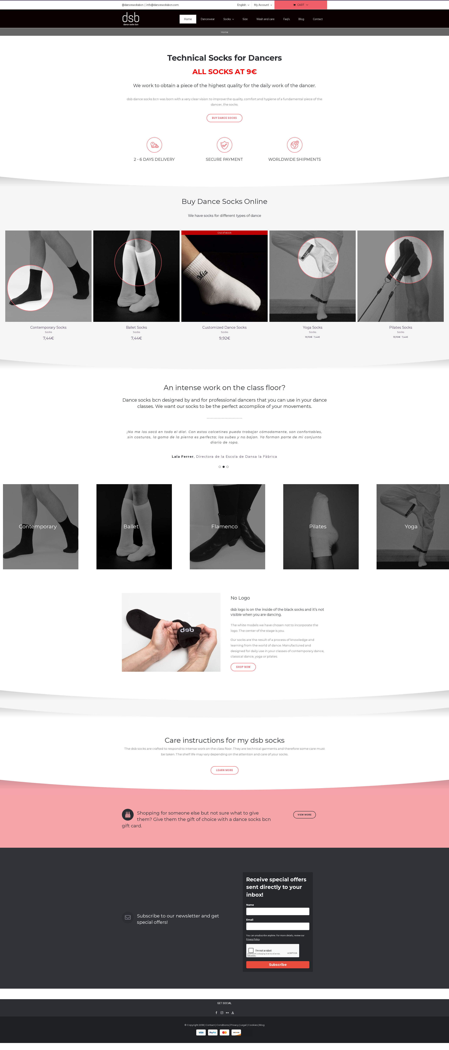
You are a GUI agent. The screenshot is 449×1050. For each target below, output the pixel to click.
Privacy (234, 1025)
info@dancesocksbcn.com (162, 4)
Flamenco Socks (401, 327)
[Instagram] (221, 1012)
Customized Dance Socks (136, 327)
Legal (243, 1025)
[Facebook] (216, 1012)
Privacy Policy (253, 939)
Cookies (252, 1025)
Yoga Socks (224, 327)
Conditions (222, 1025)
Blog (261, 1025)
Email (249, 919)
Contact (210, 1025)
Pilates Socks (312, 327)
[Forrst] (232, 1012)
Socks (48, 332)
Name (250, 904)
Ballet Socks (48, 327)
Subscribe (278, 965)
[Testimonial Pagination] (220, 467)
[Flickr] (227, 1012)
